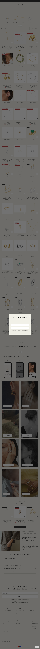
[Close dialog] (30, 315)
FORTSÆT (20, 328)
